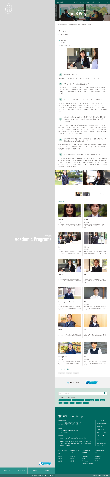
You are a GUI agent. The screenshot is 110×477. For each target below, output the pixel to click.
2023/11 (69, 373)
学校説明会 (34, 470)
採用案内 (99, 426)
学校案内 (62, 2)
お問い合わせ (100, 429)
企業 (107, 475)
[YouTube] (50, 475)
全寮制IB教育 (85, 456)
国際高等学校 (62, 420)
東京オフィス (62, 436)
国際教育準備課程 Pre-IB (74, 24)
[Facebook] (48, 475)
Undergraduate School (74, 451)
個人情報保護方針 (101, 423)
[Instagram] (53, 475)
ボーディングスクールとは (87, 463)
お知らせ (60, 458)
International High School (99, 451)
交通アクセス (34, 475)
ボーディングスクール (86, 454)
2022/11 (76, 373)
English (39, 475)
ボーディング (69, 2)
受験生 (99, 475)
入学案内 (93, 2)
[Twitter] (45, 475)
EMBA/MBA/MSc (61, 454)
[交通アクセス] (43, 475)
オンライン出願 (20, 470)
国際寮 (60, 428)
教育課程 (82, 2)
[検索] (105, 393)
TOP (60, 24)
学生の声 (84, 24)
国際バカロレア (98, 458)
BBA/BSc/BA (72, 456)
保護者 (103, 475)
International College (86, 451)
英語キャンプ (48, 470)
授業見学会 (7, 470)
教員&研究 (75, 2)
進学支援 (87, 2)
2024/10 (62, 373)
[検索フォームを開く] (107, 2)
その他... (98, 2)
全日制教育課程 (98, 456)
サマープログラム (85, 461)
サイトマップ (100, 420)
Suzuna (89, 24)
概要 (59, 453)
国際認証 (60, 456)
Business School (62, 450)
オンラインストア (101, 432)
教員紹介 (60, 461)
